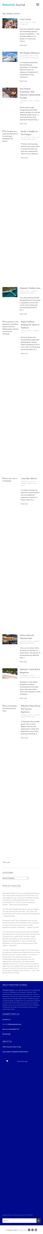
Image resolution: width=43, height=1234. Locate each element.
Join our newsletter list (10, 1029)
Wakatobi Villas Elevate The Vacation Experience (30, 709)
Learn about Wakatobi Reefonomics (15, 1052)
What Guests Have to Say (11, 1047)
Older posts (6, 862)
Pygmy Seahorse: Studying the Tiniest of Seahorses (30, 324)
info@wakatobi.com (14, 1024)
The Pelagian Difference (30, 53)
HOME (34, 22)
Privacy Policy (22, 1230)
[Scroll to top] (39, 1230)
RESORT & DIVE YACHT (32, 58)
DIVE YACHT (36, 137)
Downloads (6, 1034)
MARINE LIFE (24, 24)
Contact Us (6, 1019)
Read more (23, 45)
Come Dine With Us (29, 478)
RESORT (33, 291)
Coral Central (25, 19)
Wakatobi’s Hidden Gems (30, 288)
